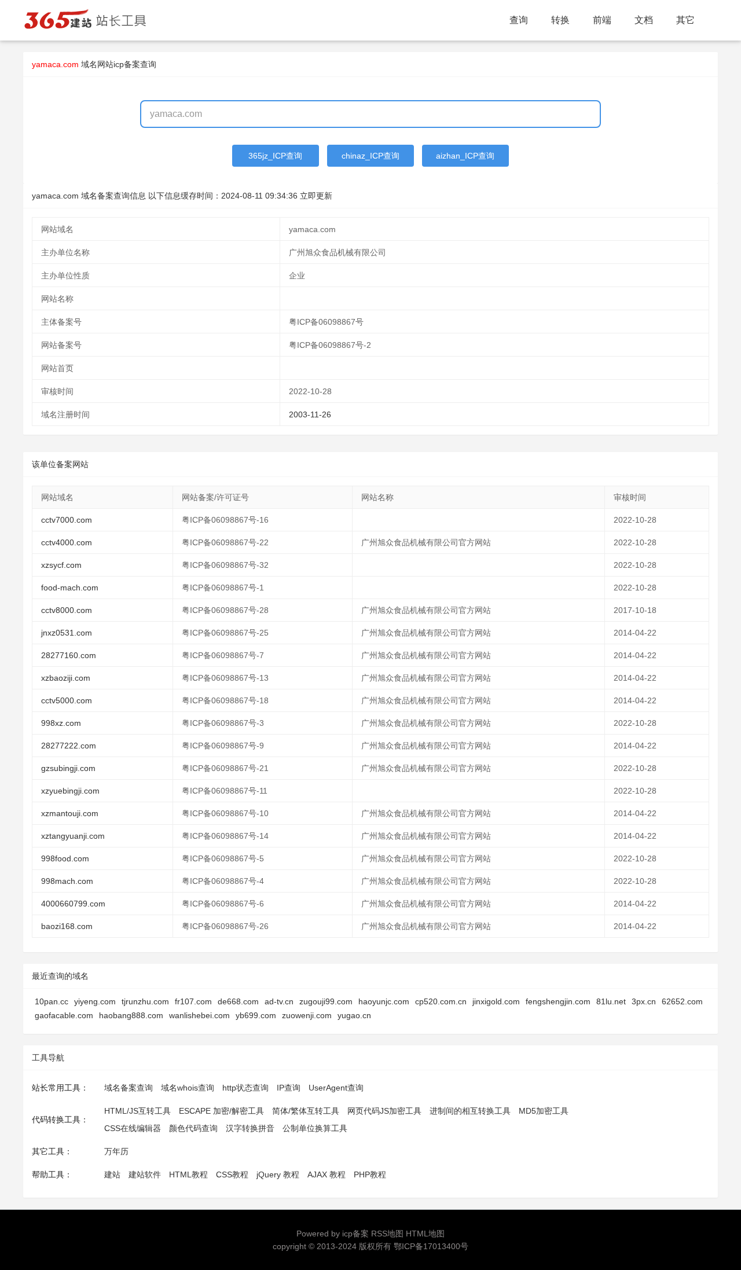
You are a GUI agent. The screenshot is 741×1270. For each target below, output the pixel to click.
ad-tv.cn (279, 1001)
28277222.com (68, 745)
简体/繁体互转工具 (305, 1110)
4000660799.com (73, 903)
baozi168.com (67, 926)
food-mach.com (69, 587)
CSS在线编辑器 (132, 1128)
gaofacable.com (64, 1015)
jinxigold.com (496, 1001)
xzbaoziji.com (65, 677)
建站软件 (145, 1174)
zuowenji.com (307, 1015)
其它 (685, 20)
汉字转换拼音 (250, 1128)
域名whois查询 (187, 1087)
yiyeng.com (95, 1001)
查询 (518, 20)
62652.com (682, 1001)
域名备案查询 (128, 1087)
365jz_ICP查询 (275, 155)
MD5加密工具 (543, 1110)
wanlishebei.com (199, 1015)
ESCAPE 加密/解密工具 (221, 1110)
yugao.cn (354, 1015)
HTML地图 (425, 1233)
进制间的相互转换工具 (470, 1110)
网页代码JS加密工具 (384, 1110)
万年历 (116, 1151)
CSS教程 (232, 1174)
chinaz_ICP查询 (370, 155)
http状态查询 (245, 1087)
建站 (112, 1174)
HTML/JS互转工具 (137, 1110)
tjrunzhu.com (145, 1001)
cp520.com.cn (441, 1001)
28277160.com (68, 655)
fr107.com (193, 1001)
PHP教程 (370, 1174)
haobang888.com (131, 1015)
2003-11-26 (310, 414)
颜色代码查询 (193, 1128)
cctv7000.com (66, 519)
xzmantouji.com (69, 813)
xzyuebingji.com (70, 790)
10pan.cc (51, 1001)
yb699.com (256, 1015)
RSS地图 (387, 1233)
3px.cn (644, 1001)
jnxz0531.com (66, 632)
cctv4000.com (66, 542)
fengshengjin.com (558, 1001)
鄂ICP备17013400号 (431, 1246)
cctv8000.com (66, 610)
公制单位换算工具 (315, 1128)
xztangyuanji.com (73, 835)
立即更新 (316, 195)
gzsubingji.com (68, 768)
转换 (560, 20)
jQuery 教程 (277, 1174)
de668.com (238, 1001)
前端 (602, 20)
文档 (643, 20)
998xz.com (61, 723)
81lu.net (611, 1001)
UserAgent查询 (336, 1087)
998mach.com (67, 881)
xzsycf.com (61, 565)
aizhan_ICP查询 (465, 155)
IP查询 (288, 1087)
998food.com (65, 858)
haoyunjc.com (383, 1001)
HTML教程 (188, 1174)
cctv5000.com (66, 700)
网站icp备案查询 (126, 64)
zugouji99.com (326, 1001)
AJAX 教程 (326, 1174)
